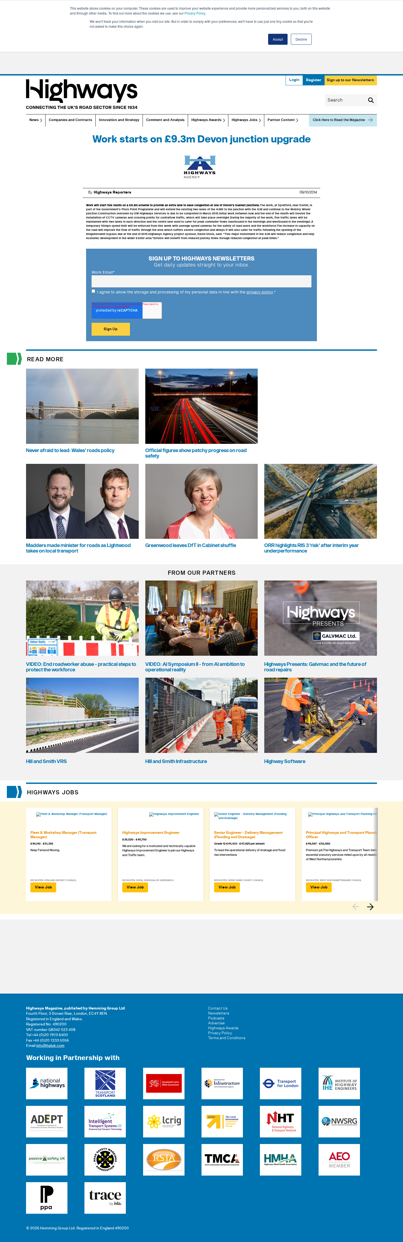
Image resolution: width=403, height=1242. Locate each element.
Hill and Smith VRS (46, 761)
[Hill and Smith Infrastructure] (201, 715)
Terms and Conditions (226, 1038)
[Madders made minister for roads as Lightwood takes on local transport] (82, 501)
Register (313, 80)
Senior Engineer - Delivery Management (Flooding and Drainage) (248, 835)
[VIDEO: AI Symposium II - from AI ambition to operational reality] (201, 618)
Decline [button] (301, 39)
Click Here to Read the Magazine (339, 120)
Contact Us (218, 1008)
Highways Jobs (244, 120)
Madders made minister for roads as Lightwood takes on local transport (78, 548)
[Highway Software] (320, 715)
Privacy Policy (195, 13)
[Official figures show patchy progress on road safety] (201, 406)
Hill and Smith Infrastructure (176, 761)
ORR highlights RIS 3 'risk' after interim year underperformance (311, 548)
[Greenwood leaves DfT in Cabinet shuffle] (201, 501)
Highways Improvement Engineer (151, 833)
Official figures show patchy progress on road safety (196, 453)
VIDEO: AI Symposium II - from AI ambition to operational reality (195, 667)
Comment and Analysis (165, 120)
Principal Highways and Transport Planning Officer (343, 835)
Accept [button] (278, 39)
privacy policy (259, 292)
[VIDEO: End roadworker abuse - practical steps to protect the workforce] (82, 618)
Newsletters (218, 1013)
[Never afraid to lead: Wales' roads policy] (82, 406)
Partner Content (281, 120)
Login (294, 80)
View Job (43, 887)
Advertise (216, 1023)
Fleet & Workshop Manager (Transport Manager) (63, 835)
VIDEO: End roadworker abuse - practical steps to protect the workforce (81, 667)
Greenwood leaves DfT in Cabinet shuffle (190, 545)
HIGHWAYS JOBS (53, 793)
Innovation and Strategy (119, 120)
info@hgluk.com (50, 1045)
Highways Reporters (112, 192)
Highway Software (284, 761)
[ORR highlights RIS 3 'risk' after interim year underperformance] (320, 501)
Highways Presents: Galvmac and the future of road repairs (315, 667)
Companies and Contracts (70, 120)
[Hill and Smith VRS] (82, 715)
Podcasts (216, 1018)
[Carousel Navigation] (364, 906)
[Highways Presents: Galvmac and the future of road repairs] (320, 618)
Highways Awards (206, 120)
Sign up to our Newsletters (350, 80)
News (34, 120)
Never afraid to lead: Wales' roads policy (70, 450)
